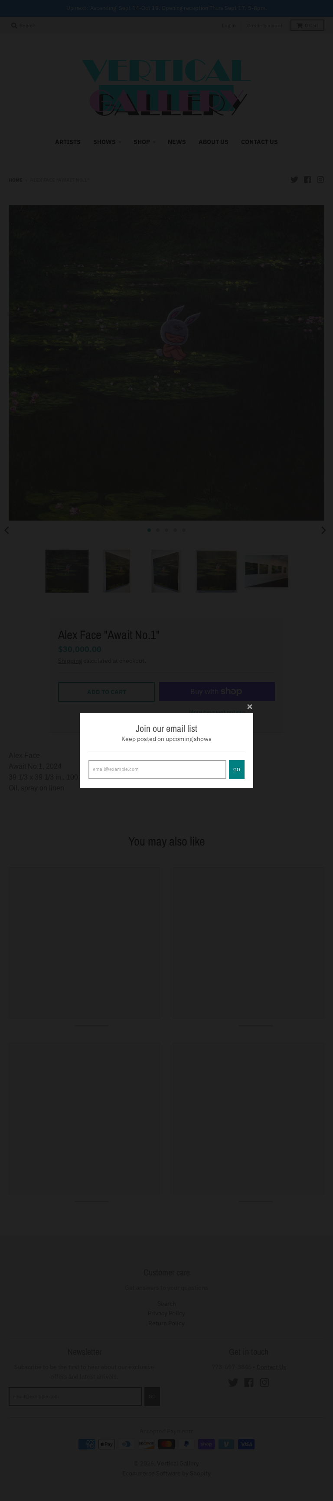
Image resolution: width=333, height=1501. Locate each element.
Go (236, 770)
